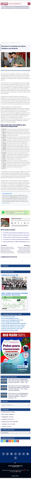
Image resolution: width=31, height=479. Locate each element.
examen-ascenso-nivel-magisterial (10, 421)
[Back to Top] (15, 463)
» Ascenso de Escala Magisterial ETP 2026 (12, 320)
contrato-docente (6, 426)
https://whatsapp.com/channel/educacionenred (16, 213)
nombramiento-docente (7, 417)
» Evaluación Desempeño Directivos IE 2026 (12, 327)
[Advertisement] (15, 25)
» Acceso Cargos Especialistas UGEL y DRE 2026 (13, 323)
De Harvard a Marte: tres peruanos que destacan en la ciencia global (15, 237)
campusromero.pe (5, 203)
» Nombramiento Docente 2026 (9, 330)
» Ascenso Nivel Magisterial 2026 (9, 318)
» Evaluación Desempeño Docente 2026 (11, 328)
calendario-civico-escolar (8, 424)
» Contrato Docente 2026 (8, 316)
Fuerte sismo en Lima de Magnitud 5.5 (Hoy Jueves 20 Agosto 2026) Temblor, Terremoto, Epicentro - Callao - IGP (18, 381)
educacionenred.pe (14, 4)
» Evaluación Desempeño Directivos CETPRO (13, 325)
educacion (16, 42)
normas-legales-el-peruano (8, 412)
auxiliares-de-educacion (8, 419)
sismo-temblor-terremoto (8, 414)
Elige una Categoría (7, 405)
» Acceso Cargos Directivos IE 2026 (10, 322)
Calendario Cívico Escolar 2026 (9, 275)
